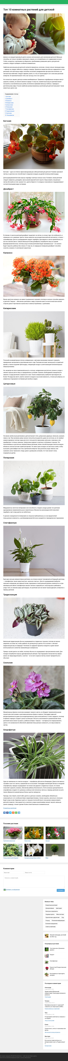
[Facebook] (7, 813)
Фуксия (48, 840)
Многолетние (60, 914)
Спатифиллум (53, 961)
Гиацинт (52, 954)
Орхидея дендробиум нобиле (32, 858)
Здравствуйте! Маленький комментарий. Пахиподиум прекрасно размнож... (55, 993)
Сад (63, 917)
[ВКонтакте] (4, 813)
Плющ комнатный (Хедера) (10, 858)
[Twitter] (10, 813)
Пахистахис (27, 840)
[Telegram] (19, 813)
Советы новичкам (50, 926)
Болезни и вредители (51, 923)
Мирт (47, 858)
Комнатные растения (9, 808)
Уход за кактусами (49, 1020)
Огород (48, 920)
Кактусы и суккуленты (52, 911)
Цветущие (59, 908)
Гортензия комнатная (9, 840)
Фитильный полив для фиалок (52, 1032)
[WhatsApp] (16, 813)
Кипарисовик (48, 1045)
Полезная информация (58, 920)
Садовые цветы (50, 914)
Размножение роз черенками (52, 1008)
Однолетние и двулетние (52, 917)
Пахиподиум (48, 997)
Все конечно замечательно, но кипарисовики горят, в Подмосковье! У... (55, 1042)
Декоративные (50, 908)
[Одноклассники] (13, 813)
